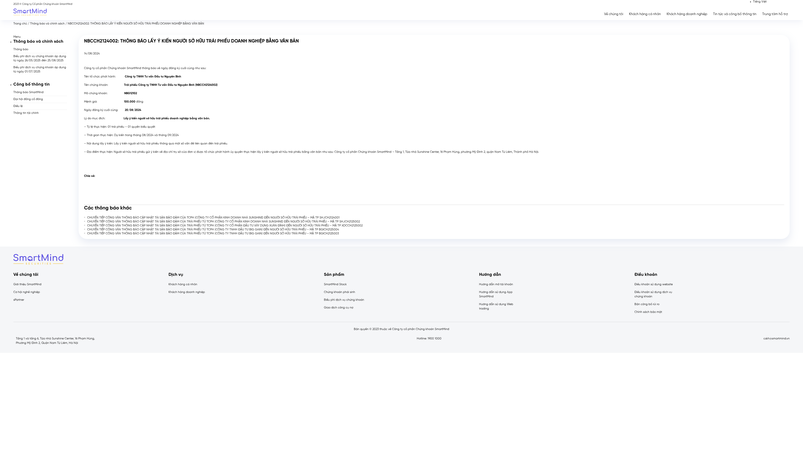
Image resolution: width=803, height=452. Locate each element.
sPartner (18, 300)
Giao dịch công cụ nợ (338, 307)
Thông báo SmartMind (28, 92)
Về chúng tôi (613, 14)
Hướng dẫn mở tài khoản (496, 284)
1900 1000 (434, 338)
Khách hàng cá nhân (645, 14)
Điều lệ (18, 106)
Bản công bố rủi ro (646, 304)
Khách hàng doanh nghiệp (687, 14)
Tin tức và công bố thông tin (734, 14)
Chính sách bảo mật (648, 312)
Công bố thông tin (31, 84)
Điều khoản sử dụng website (653, 284)
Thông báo (20, 49)
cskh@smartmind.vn (776, 338)
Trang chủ (20, 23)
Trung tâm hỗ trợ (775, 14)
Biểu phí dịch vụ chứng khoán (344, 300)
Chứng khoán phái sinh (339, 292)
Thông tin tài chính (26, 113)
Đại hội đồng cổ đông (28, 99)
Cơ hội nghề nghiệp (26, 292)
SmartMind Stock (335, 284)
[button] (40, 37)
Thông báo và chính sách (47, 23)
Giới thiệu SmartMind (27, 284)
